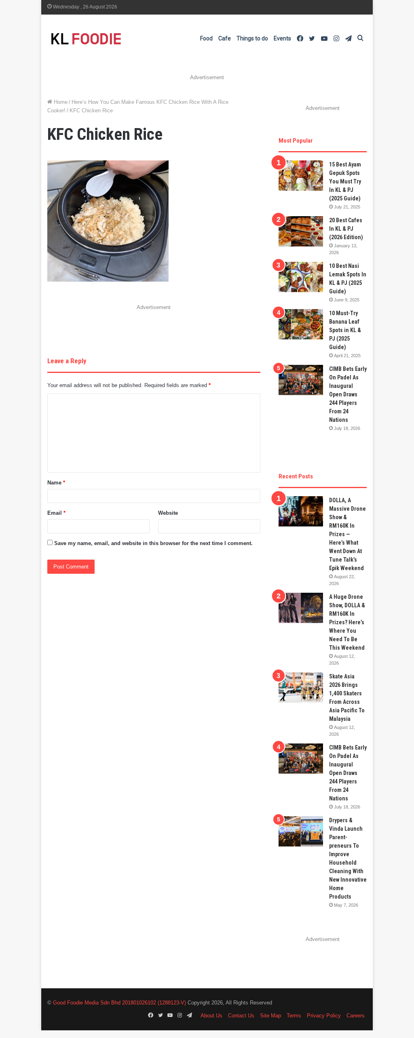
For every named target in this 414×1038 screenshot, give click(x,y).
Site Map (270, 1016)
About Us (211, 1016)
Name (56, 483)
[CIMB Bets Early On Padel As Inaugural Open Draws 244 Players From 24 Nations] (301, 380)
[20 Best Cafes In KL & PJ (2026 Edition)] (301, 231)
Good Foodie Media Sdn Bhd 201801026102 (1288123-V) (119, 1003)
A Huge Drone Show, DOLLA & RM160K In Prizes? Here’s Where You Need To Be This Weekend (347, 622)
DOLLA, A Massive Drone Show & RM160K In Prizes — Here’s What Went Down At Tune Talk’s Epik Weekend (347, 534)
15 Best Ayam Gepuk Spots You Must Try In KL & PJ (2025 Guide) (345, 181)
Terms (294, 1016)
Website (168, 513)
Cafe (224, 38)
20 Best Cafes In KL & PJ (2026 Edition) (346, 228)
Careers (355, 1016)
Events (282, 38)
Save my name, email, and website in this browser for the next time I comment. (153, 543)
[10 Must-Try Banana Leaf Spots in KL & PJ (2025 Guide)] (301, 324)
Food (206, 38)
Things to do (252, 38)
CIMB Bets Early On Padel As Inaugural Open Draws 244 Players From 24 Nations (348, 394)
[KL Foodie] (118, 38)
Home (60, 102)
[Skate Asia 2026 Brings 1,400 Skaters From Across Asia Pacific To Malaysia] (301, 687)
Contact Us (241, 1016)
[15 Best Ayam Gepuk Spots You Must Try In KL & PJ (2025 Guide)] (301, 175)
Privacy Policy (324, 1016)
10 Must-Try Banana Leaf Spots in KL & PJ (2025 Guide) (345, 330)
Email (56, 513)
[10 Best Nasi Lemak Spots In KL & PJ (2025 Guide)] (301, 277)
